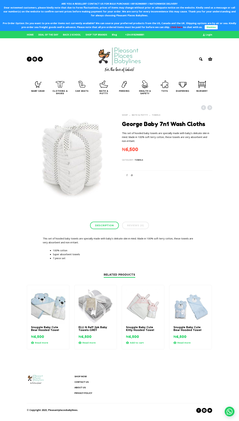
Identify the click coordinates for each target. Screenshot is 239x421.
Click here (176, 27)
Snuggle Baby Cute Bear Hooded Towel (45, 329)
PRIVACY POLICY (83, 393)
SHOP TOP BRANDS (96, 34)
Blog (114, 34)
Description (104, 225)
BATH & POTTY (140, 115)
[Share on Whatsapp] (130, 175)
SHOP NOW (80, 376)
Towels (156, 115)
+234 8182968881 (134, 34)
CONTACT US (81, 382)
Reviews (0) (135, 225)
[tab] (104, 226)
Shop (125, 115)
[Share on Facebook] (126, 175)
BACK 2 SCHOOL (72, 34)
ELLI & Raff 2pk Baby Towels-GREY (93, 329)
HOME (30, 34)
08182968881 (139, 3)
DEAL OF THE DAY (48, 34)
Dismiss (211, 27)
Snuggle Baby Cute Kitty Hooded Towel (140, 329)
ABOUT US (80, 387)
